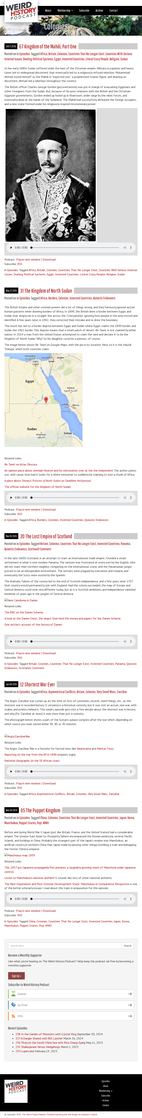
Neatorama (84, 748)
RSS (19, 264)
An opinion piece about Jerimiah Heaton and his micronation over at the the (58, 470)
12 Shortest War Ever (37, 684)
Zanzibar (122, 692)
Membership (64, 10)
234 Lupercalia (25, 1051)
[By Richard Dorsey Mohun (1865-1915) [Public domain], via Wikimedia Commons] (17, 736)
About (48, 10)
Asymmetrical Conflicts (62, 692)
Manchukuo (11, 823)
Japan (122, 817)
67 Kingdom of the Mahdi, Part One (48, 46)
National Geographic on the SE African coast (32, 760)
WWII (46, 823)
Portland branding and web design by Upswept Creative (72, 1114)
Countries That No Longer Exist (86, 54)
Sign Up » (16, 976)
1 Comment (44, 549)
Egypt (57, 59)
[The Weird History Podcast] (18, 4)
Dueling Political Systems (38, 59)
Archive (99, 10)
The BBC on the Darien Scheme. (24, 612)
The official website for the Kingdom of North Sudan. (37, 487)
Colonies (62, 54)
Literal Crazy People (97, 59)
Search (127, 945)
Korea (131, 817)
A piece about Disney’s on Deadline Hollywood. (47, 480)
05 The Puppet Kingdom (40, 810)
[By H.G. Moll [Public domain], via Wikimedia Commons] (21, 600)
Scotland (33, 549)
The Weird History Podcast (33, 1114)
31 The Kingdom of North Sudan (46, 290)
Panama (125, 543)
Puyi (39, 823)
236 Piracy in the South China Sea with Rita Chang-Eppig (50, 1042)
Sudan (124, 59)
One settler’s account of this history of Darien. (33, 624)
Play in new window (28, 259)
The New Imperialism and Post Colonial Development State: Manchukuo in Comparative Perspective (66, 884)
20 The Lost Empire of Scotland (46, 536)
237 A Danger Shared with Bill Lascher (39, 1038)
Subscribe (84, 10)
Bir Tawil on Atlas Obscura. (21, 464)
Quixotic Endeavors (104, 298)
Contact (113, 10)
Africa (43, 54)
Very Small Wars (106, 692)
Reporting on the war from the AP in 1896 (30, 754)
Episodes (24, 54)
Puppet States (27, 823)
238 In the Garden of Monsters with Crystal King (46, 1034)
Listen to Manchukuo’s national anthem (29, 878)
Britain (52, 54)
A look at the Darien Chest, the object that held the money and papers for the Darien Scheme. (62, 618)
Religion (114, 59)
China (43, 817)
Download (49, 259)
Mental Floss (105, 748)
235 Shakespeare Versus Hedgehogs (38, 1047)
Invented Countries (73, 59)
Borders (52, 298)
